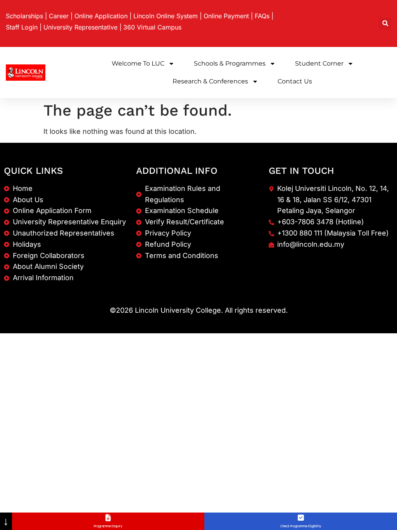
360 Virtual (152, 27)
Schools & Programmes (230, 63)
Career (59, 16)
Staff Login (22, 27)
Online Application (101, 16)
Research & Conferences (210, 81)
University (80, 27)
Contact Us (295, 81)
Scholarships (24, 16)
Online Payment (226, 16)
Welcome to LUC (138, 63)
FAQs (262, 16)
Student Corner (319, 63)
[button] (385, 23)
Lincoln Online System (165, 16)
